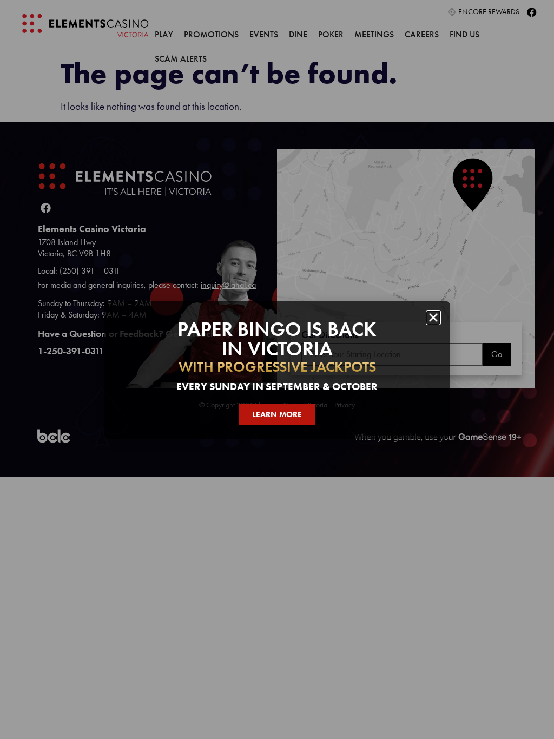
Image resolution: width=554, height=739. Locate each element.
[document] (277, 369)
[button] (433, 318)
